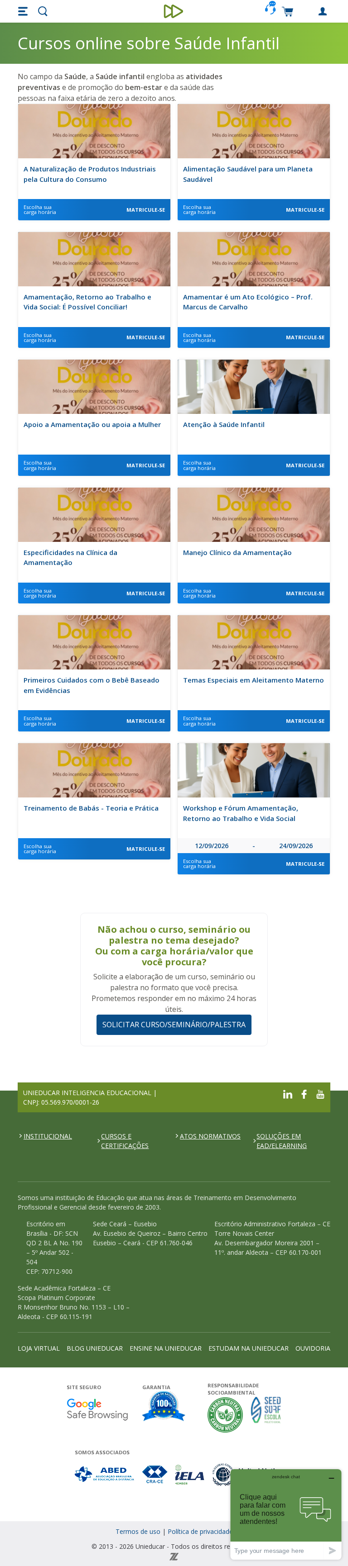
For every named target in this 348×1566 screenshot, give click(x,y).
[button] (24, 11)
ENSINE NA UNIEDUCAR (166, 1348)
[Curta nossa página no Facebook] (304, 1093)
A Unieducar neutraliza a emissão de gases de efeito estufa (225, 1415)
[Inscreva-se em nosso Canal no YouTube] (320, 1093)
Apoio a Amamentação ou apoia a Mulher (92, 424)
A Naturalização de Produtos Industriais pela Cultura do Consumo (90, 174)
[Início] (174, 11)
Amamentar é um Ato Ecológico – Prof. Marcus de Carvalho (248, 302)
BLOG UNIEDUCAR (95, 1348)
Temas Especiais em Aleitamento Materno (253, 679)
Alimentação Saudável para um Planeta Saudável (248, 174)
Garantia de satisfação (164, 1407)
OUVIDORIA (312, 1348)
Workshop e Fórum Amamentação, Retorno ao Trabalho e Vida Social (240, 813)
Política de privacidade (200, 1531)
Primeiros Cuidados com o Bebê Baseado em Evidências (92, 685)
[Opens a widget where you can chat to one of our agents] (286, 1514)
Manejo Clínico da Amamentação (237, 552)
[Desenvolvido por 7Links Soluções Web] (174, 1556)
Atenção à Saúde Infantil (224, 424)
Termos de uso (138, 1531)
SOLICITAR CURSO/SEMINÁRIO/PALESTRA (174, 1025)
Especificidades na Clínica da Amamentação (70, 557)
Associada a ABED (105, 1474)
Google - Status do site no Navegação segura (97, 1409)
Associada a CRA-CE (155, 1474)
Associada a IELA (190, 1474)
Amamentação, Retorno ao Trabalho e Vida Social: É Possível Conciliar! (87, 302)
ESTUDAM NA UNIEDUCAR (248, 1348)
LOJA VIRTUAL (39, 1348)
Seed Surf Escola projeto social (266, 1415)
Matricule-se (145, 209)
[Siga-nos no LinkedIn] (287, 1093)
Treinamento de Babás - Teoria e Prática (91, 807)
